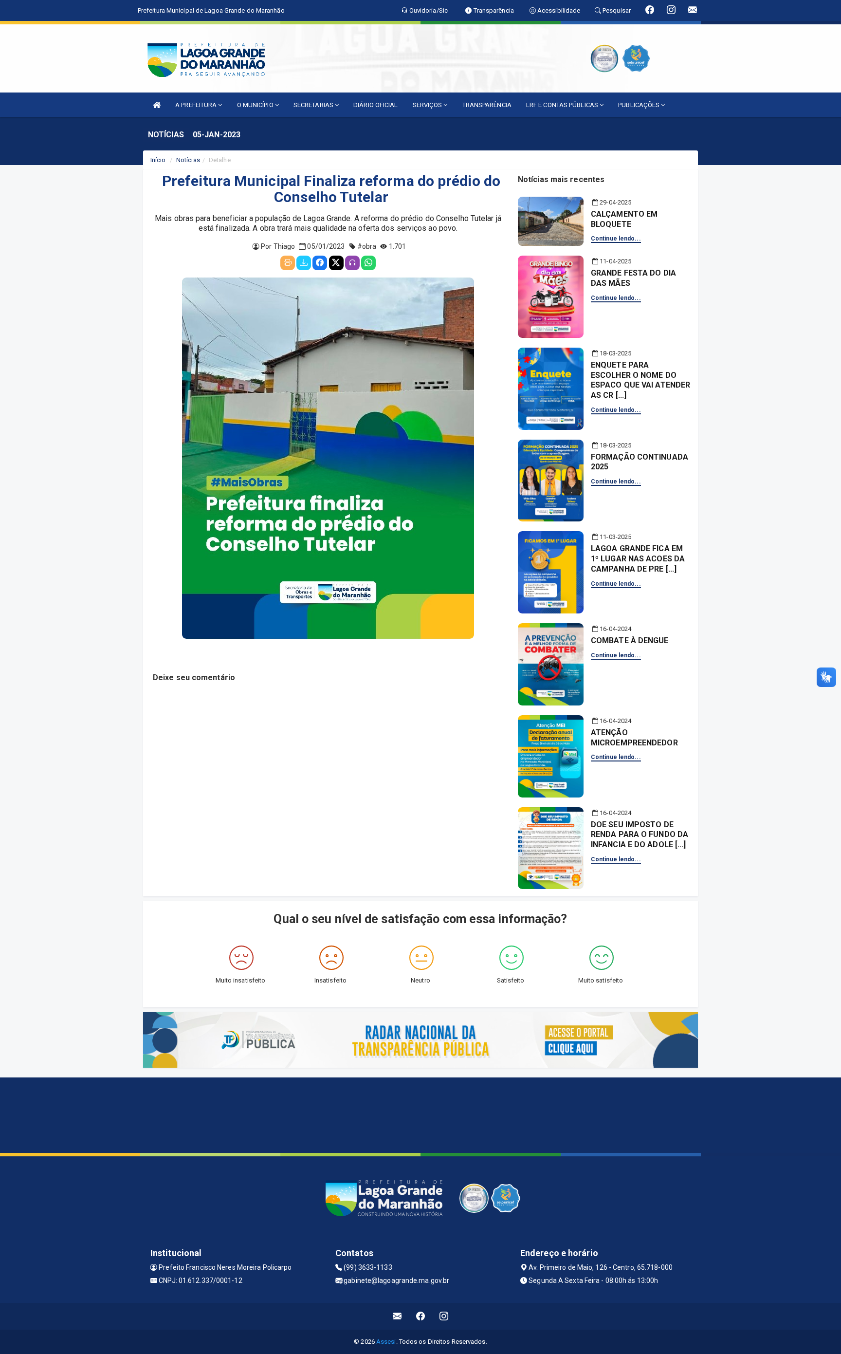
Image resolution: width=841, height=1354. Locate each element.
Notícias (188, 160)
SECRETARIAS (314, 105)
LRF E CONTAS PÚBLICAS (563, 105)
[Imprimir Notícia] (287, 263)
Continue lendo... (616, 238)
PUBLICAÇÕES (639, 105)
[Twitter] (336, 263)
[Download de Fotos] (303, 263)
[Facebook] (319, 263)
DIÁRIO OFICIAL (375, 105)
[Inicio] (156, 105)
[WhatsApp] (368, 263)
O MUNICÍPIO (256, 105)
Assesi (386, 1341)
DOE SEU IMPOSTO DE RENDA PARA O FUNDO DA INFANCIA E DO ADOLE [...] (639, 835)
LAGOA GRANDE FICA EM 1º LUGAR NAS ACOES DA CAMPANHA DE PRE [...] (638, 559)
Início (158, 160)
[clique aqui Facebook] (420, 1316)
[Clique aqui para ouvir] (352, 263)
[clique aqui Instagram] (444, 1316)
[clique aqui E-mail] (397, 1316)
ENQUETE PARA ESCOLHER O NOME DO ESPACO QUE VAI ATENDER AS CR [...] (640, 380)
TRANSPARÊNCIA (487, 105)
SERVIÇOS (428, 105)
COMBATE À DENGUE (630, 640)
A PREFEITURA (196, 105)
